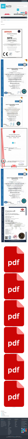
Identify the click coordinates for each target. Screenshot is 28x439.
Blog (15, 425)
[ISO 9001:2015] (14, 259)
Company (16, 421)
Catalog (3, 413)
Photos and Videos (4, 412)
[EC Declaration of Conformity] (14, 286)
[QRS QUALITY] (14, 393)
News (15, 423)
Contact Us (16, 426)
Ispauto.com (14, 436)
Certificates (3, 414)
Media (15, 422)
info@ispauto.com (25, 426)
